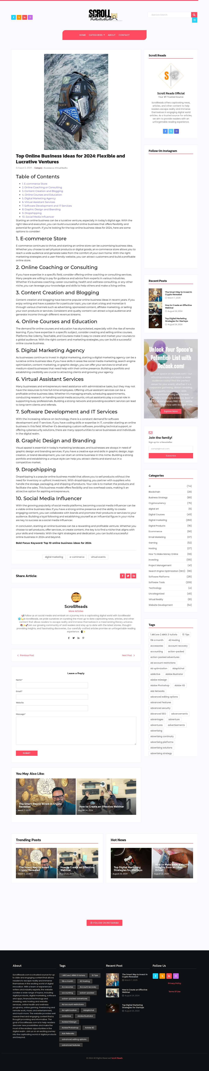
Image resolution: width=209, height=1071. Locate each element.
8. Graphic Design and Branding (41, 209)
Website (20, 703)
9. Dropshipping (32, 213)
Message (21, 714)
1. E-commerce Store (34, 183)
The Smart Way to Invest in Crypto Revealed (40, 805)
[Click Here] (194, 20)
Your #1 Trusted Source (170, 96)
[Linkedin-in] (78, 638)
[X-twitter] (19, 17)
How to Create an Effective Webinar (101, 806)
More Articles (76, 611)
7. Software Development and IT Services (47, 205)
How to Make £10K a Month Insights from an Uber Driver (172, 867)
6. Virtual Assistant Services (38, 202)
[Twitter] (73, 638)
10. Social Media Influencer (38, 216)
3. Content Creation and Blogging (42, 191)
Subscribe (171, 455)
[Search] (194, 14)
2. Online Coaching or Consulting (42, 187)
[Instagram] (30, 17)
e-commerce (77, 557)
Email (19, 691)
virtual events (98, 557)
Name (19, 680)
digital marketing (54, 557)
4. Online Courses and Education (42, 194)
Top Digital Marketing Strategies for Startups (176, 319)
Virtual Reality (61, 168)
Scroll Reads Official (171, 93)
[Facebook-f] (13, 17)
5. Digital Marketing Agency (39, 198)
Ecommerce (49, 168)
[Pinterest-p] (83, 638)
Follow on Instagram (106, 922)
